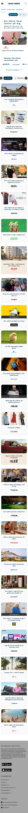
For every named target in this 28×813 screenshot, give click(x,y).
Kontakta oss (4, 785)
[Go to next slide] (25, 38)
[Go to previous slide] (2, 38)
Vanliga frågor (11, 9)
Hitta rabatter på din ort (7, 787)
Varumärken (19, 9)
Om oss (3, 782)
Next (26, 78)
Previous (1, 78)
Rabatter (3, 9)
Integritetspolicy (5, 793)
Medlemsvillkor (5, 790)
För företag (4, 779)
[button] (13, 14)
